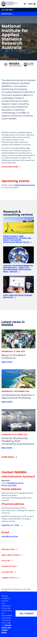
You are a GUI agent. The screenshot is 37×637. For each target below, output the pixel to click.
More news (8, 457)
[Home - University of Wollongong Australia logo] (9, 3)
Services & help (8, 549)
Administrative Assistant (24, 185)
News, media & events (11, 555)
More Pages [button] (6, 14)
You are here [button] (7, 10)
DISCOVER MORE (10, 167)
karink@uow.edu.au (15, 483)
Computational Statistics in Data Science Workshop (18, 396)
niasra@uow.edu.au (10, 536)
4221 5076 (12, 485)
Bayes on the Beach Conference (14, 356)
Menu (30, 4)
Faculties (6, 561)
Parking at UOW (11, 525)
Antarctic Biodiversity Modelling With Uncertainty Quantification (18, 441)
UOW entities (7, 572)
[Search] (25, 4)
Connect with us (9, 578)
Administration (9, 566)
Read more (7, 362)
